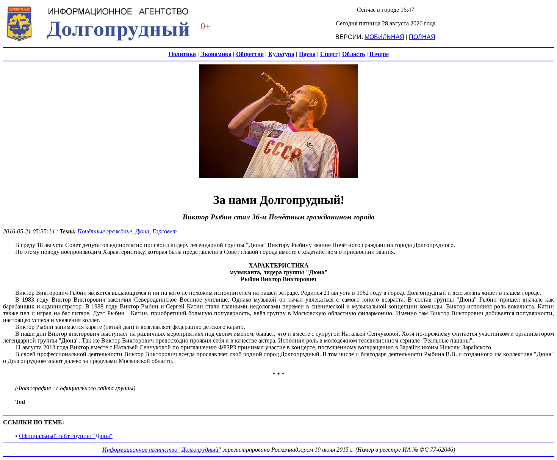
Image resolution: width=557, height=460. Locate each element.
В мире (379, 54)
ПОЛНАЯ (422, 37)
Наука (307, 54)
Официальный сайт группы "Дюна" (66, 436)
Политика (182, 54)
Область (353, 54)
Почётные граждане (104, 231)
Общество (250, 54)
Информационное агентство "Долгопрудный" (161, 449)
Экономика (216, 54)
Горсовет (164, 231)
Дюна (142, 231)
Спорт (329, 54)
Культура (281, 54)
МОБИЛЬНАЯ (384, 37)
